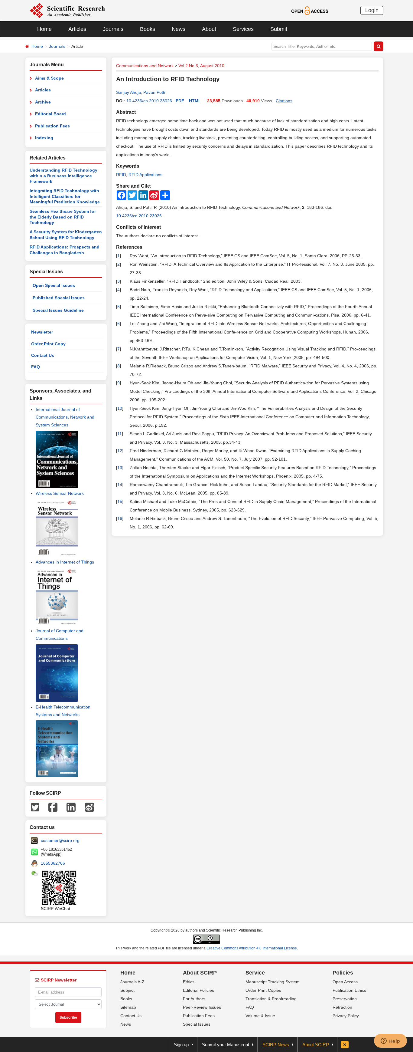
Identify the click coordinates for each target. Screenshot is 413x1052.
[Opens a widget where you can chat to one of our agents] (390, 1041)
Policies (343, 973)
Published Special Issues (59, 297)
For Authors (194, 998)
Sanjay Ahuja (128, 92)
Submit (278, 29)
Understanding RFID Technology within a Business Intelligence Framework (63, 176)
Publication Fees (52, 125)
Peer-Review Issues (202, 1007)
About (209, 29)
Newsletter (42, 332)
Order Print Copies (263, 990)
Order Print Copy (48, 343)
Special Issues (196, 1024)
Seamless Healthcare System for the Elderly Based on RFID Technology (63, 217)
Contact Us (42, 355)
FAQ (35, 366)
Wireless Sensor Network (60, 493)
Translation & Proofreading (271, 998)
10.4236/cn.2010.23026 (149, 100)
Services (243, 29)
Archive (43, 102)
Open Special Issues (54, 285)
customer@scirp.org (60, 840)
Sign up (181, 1044)
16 (119, 518)
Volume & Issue (260, 1015)
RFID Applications (145, 174)
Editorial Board (50, 113)
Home (44, 29)
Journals (113, 29)
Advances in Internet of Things (65, 562)
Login (372, 10)
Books (147, 29)
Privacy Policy (346, 1015)
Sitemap (128, 1007)
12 (119, 450)
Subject (127, 990)
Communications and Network (145, 65)
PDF (180, 100)
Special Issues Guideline (58, 310)
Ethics (188, 981)
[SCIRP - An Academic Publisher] (67, 10)
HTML (195, 100)
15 (119, 501)
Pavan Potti (154, 92)
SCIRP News (275, 1044)
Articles (77, 29)
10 (119, 408)
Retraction (342, 1007)
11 (119, 433)
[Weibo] (89, 806)
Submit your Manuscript (225, 1044)
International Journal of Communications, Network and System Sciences (65, 417)
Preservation (345, 998)
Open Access (345, 981)
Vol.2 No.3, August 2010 (201, 65)
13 (119, 467)
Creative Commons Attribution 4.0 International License (252, 948)
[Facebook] (52, 806)
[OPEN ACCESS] (310, 10)
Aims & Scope (49, 78)
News (178, 29)
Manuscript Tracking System (273, 981)
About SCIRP (200, 973)
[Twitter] (35, 806)
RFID (121, 174)
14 (119, 484)
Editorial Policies (198, 990)
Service (255, 973)
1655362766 (53, 863)
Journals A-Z (132, 981)
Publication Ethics (349, 990)
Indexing (44, 137)
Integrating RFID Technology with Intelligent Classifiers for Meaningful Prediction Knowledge (65, 196)
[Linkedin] (71, 806)
